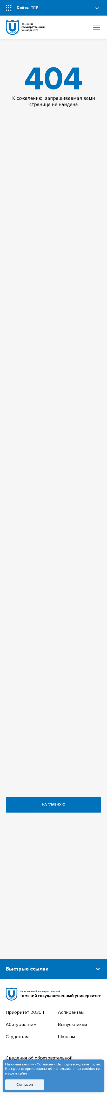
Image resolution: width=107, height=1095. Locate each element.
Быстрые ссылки (27, 969)
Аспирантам (71, 1012)
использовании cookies (74, 1068)
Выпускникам (72, 1024)
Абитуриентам (21, 1024)
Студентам (17, 1036)
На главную (53, 804)
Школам (66, 1036)
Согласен (24, 1084)
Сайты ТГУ (27, 7)
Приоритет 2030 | (25, 1012)
